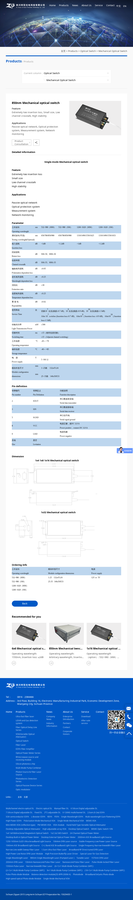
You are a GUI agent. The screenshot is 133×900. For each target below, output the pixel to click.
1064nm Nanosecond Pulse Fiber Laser (42, 862)
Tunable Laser (83, 858)
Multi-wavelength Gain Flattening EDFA (102, 816)
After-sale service (85, 722)
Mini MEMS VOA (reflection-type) (20, 825)
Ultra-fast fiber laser (25, 716)
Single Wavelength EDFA (72, 816)
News (75, 5)
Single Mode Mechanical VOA (70, 820)
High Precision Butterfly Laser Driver (61, 853)
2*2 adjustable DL (52, 812)
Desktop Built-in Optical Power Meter (22, 837)
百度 (26, 797)
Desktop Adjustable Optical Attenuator (23, 829)
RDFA (49, 816)
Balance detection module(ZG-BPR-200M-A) (51, 874)
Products (64, 5)
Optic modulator (23, 789)
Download (85, 716)
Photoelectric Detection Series (26, 780)
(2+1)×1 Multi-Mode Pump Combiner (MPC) (25, 870)
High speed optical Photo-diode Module (23, 878)
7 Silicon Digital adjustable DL (19, 812)
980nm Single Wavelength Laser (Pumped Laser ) (52, 858)
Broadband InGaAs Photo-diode (99, 874)
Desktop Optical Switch (78, 829)
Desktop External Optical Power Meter (58, 837)
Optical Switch (88, 51)
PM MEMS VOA (44, 825)
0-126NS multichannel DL (74, 812)
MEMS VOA (91, 820)
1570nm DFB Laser (100, 858)
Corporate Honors (67, 732)
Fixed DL (38, 812)
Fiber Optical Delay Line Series (26, 728)
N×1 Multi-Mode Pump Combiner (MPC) (65, 870)
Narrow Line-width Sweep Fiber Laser (22, 849)
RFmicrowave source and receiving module (27, 758)
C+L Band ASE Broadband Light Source (59, 845)
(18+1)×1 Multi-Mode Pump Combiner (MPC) (105, 870)
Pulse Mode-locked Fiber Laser (105, 862)
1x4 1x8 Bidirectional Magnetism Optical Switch (27, 833)
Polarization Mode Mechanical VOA (39, 820)
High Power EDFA (14, 820)
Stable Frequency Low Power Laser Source (98, 841)
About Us (86, 5)
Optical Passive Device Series (29, 785)
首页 (63, 51)
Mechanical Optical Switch (112, 51)
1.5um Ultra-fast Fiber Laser (54, 849)
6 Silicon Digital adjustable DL (84, 808)
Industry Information (51, 724)
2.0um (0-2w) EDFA (96, 812)
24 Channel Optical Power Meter (84, 833)
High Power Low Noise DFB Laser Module (24, 853)
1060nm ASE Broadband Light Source (23, 845)
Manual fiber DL (61, 808)
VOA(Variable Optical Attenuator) (25, 735)
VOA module (58, 825)
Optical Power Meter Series (28, 753)
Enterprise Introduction (68, 718)
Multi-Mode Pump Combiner (28, 767)
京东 (20, 797)
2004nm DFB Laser (14, 862)
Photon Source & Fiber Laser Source (28, 773)
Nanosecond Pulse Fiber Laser (76, 862)
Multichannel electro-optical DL (20, 808)
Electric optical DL (44, 808)
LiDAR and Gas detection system (27, 722)
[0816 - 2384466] (129, 717)
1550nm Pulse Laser (15, 866)
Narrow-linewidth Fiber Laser (39, 866)
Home (52, 5)
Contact (110, 5)
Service (99, 5)
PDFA (56, 816)
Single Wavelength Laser (17, 858)
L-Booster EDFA (38, 816)
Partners (67, 723)
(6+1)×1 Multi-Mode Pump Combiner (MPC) (73, 866)
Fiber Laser (21, 745)
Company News (50, 718)
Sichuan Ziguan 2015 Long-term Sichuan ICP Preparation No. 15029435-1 (39, 894)
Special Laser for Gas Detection (94, 853)
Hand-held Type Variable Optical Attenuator (86, 825)
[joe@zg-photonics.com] (129, 708)
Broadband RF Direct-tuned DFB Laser (86, 849)
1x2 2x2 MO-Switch (59, 833)
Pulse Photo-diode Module (17, 874)
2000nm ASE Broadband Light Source (94, 837)
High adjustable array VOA (54, 829)
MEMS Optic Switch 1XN (102, 829)
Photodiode (78, 874)
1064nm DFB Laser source (65, 841)
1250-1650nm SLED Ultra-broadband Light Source (28, 841)
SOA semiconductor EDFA (17, 816)
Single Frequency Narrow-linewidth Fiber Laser (100, 845)
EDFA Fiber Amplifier (25, 749)
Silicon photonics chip (25, 763)
